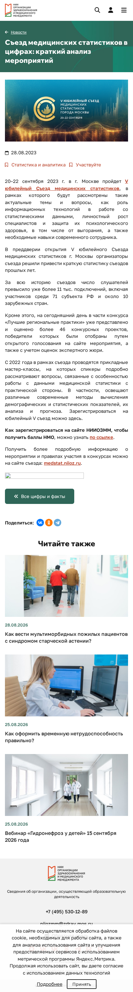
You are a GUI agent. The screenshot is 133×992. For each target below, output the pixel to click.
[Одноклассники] (49, 522)
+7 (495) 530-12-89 (67, 911)
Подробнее (49, 984)
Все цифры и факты (43, 496)
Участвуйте (88, 164)
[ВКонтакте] (40, 522)
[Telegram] (57, 522)
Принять (81, 984)
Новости (19, 32)
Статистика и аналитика (38, 164)
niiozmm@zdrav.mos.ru (66, 923)
